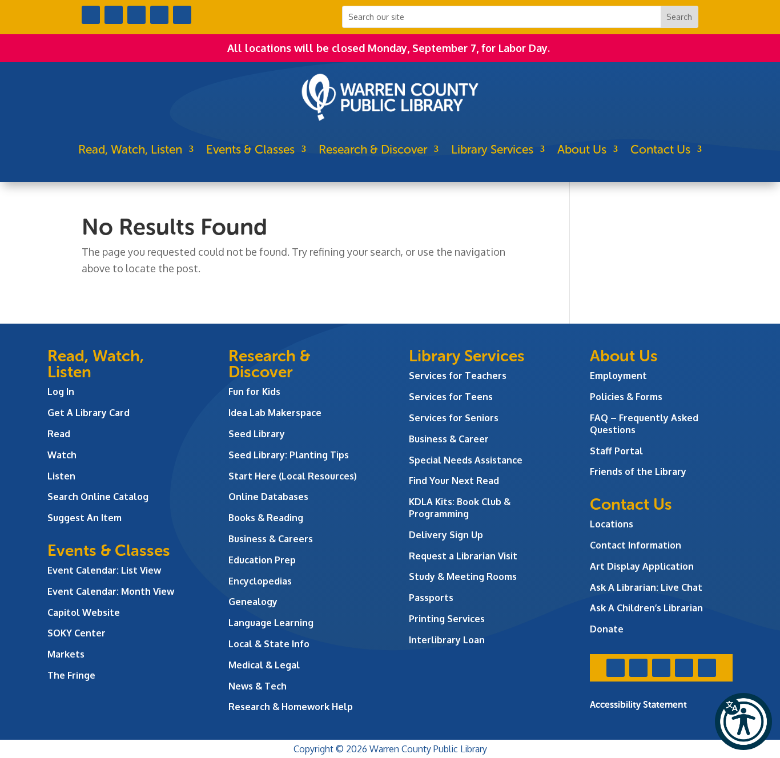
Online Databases (268, 496)
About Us (581, 149)
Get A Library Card (88, 412)
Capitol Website (83, 612)
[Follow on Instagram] (136, 15)
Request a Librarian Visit (463, 556)
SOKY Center (76, 633)
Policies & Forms (626, 396)
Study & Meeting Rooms (463, 576)
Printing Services (447, 618)
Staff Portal (616, 451)
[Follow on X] (113, 15)
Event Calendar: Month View (110, 591)
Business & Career (449, 439)
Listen (61, 476)
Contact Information (635, 545)
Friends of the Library (638, 471)
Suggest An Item (84, 517)
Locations (611, 524)
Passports (431, 597)
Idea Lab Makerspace (274, 412)
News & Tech (257, 686)
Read (58, 434)
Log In (60, 391)
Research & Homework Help (290, 706)
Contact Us (660, 149)
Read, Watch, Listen (130, 149)
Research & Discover (373, 149)
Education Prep (262, 560)
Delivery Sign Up (446, 535)
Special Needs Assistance (465, 460)
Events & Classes (250, 149)
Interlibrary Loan (447, 640)
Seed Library (256, 434)
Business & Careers (270, 539)
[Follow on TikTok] (182, 15)
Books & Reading (265, 517)
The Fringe (71, 675)
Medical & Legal (264, 665)
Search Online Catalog (97, 496)
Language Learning (270, 622)
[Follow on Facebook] (91, 15)
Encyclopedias (260, 581)
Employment (618, 375)
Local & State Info (268, 644)
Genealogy (253, 601)
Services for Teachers (457, 375)
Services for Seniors (453, 418)
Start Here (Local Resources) (292, 476)
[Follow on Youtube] (159, 15)
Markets (66, 654)
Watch (62, 455)
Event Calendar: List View (104, 570)
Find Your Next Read (454, 480)
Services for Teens (451, 396)
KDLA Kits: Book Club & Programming (459, 507)
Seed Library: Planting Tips (288, 455)
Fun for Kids (254, 391)
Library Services (492, 149)
